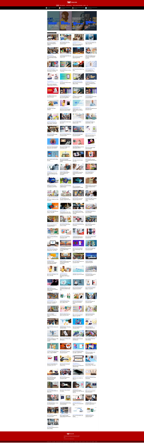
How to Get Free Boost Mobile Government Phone (52, 135)
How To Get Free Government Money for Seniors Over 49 (78, 199)
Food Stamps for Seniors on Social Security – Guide (90, 122)
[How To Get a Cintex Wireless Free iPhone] (65, 384)
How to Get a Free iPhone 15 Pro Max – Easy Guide (52, 275)
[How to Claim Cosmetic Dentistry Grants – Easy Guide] (91, 358)
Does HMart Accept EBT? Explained (51, 109)
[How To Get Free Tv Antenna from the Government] (65, 346)
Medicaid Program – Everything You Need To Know (65, 327)
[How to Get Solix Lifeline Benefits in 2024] (78, 116)
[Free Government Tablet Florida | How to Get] (65, 116)
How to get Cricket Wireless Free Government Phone (78, 262)
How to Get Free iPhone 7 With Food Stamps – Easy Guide (52, 71)
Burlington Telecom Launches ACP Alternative (78, 339)
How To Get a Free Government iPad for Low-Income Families (66, 8)
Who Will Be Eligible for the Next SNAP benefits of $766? (78, 147)
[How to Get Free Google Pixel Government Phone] (52, 410)
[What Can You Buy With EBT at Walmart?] (52, 231)
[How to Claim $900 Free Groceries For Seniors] (91, 166)
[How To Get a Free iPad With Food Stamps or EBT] (65, 231)
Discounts (50, 197)
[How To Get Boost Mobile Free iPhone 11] (78, 371)
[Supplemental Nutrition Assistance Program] (91, 410)
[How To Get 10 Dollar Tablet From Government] (91, 141)
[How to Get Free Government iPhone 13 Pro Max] (91, 218)
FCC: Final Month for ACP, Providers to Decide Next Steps (65, 199)
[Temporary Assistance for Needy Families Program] (65, 180)
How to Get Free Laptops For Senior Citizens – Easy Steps (52, 123)
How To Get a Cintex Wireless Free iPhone (65, 391)
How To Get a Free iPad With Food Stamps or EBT (65, 237)
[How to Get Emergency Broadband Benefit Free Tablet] (78, 180)
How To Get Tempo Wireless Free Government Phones (65, 135)
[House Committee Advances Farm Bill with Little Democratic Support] (91, 153)
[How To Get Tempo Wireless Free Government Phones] (65, 128)
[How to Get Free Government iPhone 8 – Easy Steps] (91, 282)
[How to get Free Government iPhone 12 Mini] (78, 76)
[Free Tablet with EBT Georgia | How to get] (78, 153)
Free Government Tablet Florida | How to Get (65, 122)
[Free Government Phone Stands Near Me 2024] (65, 76)
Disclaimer (53, 441)
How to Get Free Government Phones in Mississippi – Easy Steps (78, 249)
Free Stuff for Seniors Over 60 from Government (90, 212)
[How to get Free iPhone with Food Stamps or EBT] (65, 141)
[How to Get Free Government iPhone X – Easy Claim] (78, 308)
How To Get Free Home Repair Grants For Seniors (65, 225)
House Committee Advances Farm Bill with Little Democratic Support (91, 160)
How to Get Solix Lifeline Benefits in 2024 (77, 122)
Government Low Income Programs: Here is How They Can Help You (78, 391)
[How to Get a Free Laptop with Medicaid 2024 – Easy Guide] (52, 243)
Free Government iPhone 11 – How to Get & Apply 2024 (65, 97)
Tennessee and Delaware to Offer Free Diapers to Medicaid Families (52, 339)
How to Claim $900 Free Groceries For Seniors (90, 173)
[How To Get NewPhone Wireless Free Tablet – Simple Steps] (78, 346)
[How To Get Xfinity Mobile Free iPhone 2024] (52, 384)
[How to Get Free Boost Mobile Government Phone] (52, 128)
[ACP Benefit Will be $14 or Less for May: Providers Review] (91, 397)
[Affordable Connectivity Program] (78, 268)
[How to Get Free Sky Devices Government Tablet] (65, 371)
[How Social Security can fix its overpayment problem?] (91, 268)
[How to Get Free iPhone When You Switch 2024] (91, 231)
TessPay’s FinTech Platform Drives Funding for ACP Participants (64, 173)
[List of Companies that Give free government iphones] (91, 90)
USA (68, 41)
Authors (80, 441)
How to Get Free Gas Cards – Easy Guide (78, 70)
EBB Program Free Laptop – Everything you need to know (52, 186)
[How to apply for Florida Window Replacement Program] (65, 410)
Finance (55, 41)
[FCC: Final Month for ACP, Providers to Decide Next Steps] (65, 193)
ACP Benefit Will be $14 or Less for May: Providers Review (91, 403)
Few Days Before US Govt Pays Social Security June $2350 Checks (78, 173)
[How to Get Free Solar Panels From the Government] (78, 128)
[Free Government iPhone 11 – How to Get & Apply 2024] (65, 90)
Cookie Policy (76, 441)
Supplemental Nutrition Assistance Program (90, 416)
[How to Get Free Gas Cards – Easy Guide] (78, 63)
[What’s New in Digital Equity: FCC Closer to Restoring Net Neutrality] (91, 50)
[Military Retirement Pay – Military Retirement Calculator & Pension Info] (52, 282)
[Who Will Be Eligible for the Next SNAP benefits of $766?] (78, 141)
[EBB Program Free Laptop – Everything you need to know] (52, 180)
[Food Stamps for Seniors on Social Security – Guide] (91, 116)
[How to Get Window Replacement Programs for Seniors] (52, 308)
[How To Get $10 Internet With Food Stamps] (91, 371)
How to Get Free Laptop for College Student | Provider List (52, 85)
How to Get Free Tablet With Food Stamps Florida (90, 249)
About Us (87, 441)
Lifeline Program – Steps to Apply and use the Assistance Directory (92, 8)
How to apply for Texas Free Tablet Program (90, 339)
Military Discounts (49, 287)
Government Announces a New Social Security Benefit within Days (65, 288)
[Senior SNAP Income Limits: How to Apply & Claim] (65, 295)
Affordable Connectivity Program (78, 274)
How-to (82, 23)
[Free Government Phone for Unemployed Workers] (52, 218)
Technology (74, 43)
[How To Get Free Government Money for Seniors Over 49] (78, 193)
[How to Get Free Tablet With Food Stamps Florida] (91, 243)
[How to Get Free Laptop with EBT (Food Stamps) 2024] (78, 37)
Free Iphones (68, 5)
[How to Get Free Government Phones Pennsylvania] (78, 50)
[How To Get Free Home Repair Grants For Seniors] (65, 218)
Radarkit (93, 441)
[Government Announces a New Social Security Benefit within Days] (65, 282)
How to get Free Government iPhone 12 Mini (77, 83)
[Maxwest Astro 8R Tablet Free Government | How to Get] (52, 358)
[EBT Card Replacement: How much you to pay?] (65, 37)
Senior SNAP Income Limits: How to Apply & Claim (65, 302)
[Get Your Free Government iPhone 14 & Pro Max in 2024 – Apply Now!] (94, 21)
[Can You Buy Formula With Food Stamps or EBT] (65, 50)
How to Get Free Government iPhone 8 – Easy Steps (90, 288)
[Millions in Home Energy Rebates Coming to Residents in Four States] (91, 180)
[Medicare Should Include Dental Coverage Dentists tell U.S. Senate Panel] (65, 255)
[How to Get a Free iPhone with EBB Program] (65, 333)
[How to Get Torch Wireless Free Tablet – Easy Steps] (91, 37)
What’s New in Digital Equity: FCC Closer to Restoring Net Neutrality (91, 56)
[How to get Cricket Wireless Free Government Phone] (78, 255)
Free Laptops (62, 5)
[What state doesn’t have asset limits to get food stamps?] (65, 308)
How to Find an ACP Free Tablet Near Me (52, 160)
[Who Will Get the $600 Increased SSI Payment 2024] (91, 102)
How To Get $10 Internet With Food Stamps (91, 378)
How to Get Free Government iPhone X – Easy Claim (78, 315)
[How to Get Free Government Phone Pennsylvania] (91, 384)
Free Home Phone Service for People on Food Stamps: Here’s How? (52, 173)
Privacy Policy (72, 441)
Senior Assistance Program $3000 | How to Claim (90, 315)
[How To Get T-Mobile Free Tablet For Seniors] (52, 193)
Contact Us (83, 441)
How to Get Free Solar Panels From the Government (78, 135)
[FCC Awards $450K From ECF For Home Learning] (52, 421)
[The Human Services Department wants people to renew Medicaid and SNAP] (52, 255)
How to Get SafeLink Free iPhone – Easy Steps (65, 71)
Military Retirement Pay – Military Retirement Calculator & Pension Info (52, 289)
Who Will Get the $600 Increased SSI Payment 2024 (91, 109)
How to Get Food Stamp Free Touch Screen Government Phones (77, 302)
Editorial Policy (49, 441)
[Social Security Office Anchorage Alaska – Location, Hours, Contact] (91, 193)
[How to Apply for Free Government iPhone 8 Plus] (91, 63)
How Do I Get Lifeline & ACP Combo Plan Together (90, 353)
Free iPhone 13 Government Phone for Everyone (52, 8)
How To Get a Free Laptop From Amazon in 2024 (78, 366)
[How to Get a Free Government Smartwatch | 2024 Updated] (52, 141)
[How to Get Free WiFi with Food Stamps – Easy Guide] (52, 205)
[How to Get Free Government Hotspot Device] (65, 358)
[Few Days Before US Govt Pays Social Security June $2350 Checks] (78, 166)
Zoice (90, 441)
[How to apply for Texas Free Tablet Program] (91, 333)
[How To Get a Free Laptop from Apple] (78, 397)
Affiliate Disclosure (59, 441)
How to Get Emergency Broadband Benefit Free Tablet (78, 187)
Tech (61, 21)
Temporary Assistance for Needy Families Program (65, 186)
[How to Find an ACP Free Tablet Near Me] (52, 153)
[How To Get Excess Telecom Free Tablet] (52, 321)
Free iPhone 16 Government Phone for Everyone (52, 96)
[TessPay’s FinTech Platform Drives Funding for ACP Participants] (65, 166)
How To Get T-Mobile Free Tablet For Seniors (52, 200)
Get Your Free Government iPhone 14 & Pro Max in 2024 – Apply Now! (90, 26)
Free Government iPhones (51, 32)
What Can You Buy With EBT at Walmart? (52, 237)
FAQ (49, 22)
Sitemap (96, 441)
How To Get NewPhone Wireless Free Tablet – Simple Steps (78, 352)
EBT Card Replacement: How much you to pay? (65, 43)
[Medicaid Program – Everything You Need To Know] (65, 321)
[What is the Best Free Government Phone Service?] (91, 321)
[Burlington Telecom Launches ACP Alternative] (78, 333)
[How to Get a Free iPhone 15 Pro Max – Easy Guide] (52, 268)
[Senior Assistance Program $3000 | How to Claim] (91, 308)
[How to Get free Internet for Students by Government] (78, 282)
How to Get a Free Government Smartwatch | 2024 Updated (52, 147)
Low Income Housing (62, 273)
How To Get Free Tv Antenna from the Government (65, 352)
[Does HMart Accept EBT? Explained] (52, 102)
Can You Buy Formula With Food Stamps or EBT (65, 56)
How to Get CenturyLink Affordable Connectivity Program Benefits (65, 160)
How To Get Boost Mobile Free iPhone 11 (78, 378)
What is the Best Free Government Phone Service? (90, 327)
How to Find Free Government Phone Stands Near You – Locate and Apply (78, 212)
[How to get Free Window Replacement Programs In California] (52, 37)
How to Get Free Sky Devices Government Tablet (65, 378)
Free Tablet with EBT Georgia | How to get (78, 161)
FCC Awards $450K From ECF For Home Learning (52, 428)
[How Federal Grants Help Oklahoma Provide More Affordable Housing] (52, 371)
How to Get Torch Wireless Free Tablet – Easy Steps (91, 43)
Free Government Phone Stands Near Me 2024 (65, 83)
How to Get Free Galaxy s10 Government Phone (90, 302)
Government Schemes (88, 21)
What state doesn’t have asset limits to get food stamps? (65, 315)
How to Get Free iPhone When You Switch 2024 (91, 237)
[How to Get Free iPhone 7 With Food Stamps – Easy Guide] (52, 63)
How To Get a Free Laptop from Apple (78, 404)
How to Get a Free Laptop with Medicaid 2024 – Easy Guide (52, 250)
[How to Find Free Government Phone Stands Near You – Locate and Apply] (78, 205)
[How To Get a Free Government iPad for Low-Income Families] (60, 8)
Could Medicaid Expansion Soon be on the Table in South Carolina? (65, 249)
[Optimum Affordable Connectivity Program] (91, 255)
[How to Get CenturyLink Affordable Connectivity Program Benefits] (65, 153)
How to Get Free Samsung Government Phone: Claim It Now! (79, 8)
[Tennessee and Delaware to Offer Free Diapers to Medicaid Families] (52, 333)
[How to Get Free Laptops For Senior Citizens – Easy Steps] (52, 116)
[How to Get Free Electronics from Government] (78, 218)
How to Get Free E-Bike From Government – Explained (52, 302)
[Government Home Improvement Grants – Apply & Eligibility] (52, 346)
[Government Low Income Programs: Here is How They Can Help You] (78, 384)
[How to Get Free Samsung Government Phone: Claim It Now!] (73, 8)
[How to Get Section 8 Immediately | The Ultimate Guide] (65, 268)
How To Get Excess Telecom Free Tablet (52, 327)
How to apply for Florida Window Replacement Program (65, 416)
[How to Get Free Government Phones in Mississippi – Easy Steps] (78, 243)
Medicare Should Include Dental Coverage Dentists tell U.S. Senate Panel (65, 262)
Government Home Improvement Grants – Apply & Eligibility (52, 352)
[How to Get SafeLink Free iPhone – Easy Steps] (65, 63)
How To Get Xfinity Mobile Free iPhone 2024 (52, 391)
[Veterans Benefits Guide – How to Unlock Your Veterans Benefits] (65, 205)
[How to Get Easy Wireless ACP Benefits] (78, 410)
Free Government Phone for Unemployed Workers (52, 225)
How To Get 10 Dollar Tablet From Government (90, 148)
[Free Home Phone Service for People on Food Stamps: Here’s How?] (52, 166)
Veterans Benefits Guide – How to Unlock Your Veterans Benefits (65, 213)
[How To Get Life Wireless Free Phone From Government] (91, 128)
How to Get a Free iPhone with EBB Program (65, 339)
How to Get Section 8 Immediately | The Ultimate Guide (64, 275)
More (84, 5)
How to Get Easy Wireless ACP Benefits (78, 416)
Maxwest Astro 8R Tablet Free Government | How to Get (52, 365)
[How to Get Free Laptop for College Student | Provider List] (52, 76)
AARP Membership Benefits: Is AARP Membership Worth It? (78, 237)
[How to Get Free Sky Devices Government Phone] (78, 321)
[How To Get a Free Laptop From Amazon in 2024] (78, 358)
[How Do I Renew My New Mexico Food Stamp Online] (65, 397)
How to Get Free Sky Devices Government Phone (77, 327)
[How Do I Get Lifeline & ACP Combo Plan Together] (91, 346)
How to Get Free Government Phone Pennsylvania (90, 391)
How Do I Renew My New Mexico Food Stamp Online (65, 403)
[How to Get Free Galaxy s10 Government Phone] (91, 295)
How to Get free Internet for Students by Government (77, 288)
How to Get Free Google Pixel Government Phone (52, 416)
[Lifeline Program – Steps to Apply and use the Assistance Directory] (86, 8)
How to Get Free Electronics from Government (78, 225)
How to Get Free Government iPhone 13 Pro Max (90, 225)
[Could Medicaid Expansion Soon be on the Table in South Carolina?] (65, 243)
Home (57, 5)
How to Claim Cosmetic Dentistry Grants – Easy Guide (91, 365)
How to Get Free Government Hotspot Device (65, 365)
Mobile (81, 81)
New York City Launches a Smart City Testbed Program (52, 403)
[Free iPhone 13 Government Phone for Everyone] (47, 8)
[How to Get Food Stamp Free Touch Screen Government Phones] (78, 295)
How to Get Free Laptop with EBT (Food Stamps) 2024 (78, 45)
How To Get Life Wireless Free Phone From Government (91, 136)
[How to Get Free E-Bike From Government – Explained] (52, 295)
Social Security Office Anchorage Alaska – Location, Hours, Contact (91, 199)
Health (93, 171)
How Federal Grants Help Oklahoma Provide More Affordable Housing (51, 378)
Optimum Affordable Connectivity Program (89, 262)
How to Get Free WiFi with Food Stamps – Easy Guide (52, 212)
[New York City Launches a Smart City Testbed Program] (52, 397)
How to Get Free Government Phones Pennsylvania (78, 57)
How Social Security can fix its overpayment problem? (91, 275)
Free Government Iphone (53, 22)
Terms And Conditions (65, 441)
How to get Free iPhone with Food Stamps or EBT (65, 147)
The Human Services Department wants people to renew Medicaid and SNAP (52, 262)
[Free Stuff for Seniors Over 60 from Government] (91, 205)
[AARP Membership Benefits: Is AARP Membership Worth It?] (78, 231)
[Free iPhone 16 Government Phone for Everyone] (52, 90)
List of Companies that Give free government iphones (91, 97)
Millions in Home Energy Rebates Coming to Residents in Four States (91, 186)
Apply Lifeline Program (77, 5)
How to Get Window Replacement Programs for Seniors (51, 315)
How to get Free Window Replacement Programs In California (51, 43)
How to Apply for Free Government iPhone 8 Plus (90, 71)
